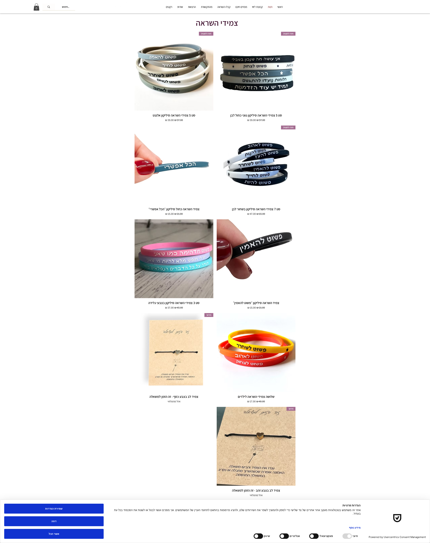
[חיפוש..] (48, 7)
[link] (36, 7)
